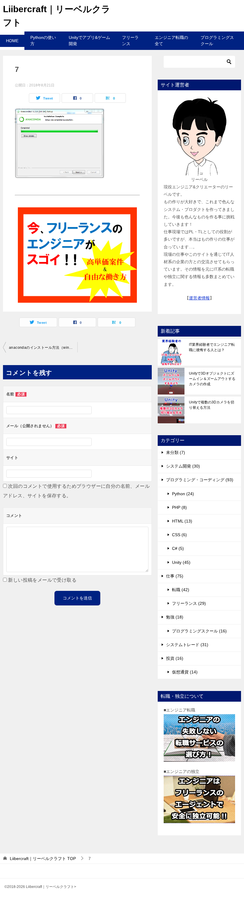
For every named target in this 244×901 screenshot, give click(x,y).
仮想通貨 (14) (185, 672)
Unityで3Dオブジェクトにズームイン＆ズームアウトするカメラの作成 (212, 378)
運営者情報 (199, 298)
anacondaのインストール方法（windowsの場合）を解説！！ (43, 347)
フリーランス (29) (189, 603)
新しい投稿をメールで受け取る (42, 580)
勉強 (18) (174, 617)
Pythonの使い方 (43, 40)
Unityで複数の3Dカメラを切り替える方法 (211, 405)
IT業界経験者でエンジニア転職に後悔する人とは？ (212, 347)
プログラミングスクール (217, 40)
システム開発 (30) (183, 466)
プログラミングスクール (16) (199, 631)
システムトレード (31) (187, 644)
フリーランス (130, 40)
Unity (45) (181, 562)
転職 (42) (180, 589)
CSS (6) (179, 534)
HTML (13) (182, 521)
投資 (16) (174, 658)
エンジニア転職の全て (171, 40)
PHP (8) (179, 507)
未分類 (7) (175, 452)
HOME (12, 40)
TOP (43, 858)
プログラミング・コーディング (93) (199, 479)
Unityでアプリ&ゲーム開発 (89, 40)
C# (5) (178, 548)
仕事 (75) (174, 576)
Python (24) (183, 493)
